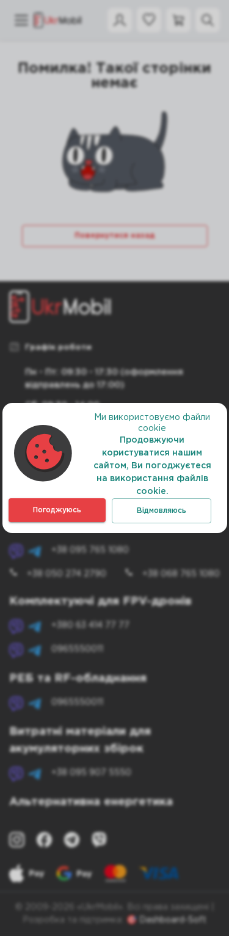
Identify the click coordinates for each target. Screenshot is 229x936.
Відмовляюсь (161, 510)
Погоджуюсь (57, 510)
